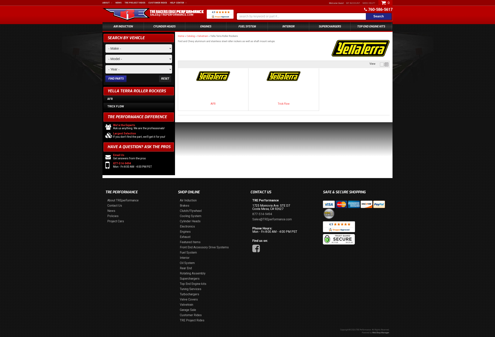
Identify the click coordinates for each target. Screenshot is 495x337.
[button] (314, 16)
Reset (165, 79)
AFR (213, 103)
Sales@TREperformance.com (171, 14)
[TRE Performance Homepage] (126, 15)
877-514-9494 (122, 163)
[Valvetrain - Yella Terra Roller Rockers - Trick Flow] (283, 76)
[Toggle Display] (384, 64)
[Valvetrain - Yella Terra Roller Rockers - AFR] (213, 76)
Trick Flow (284, 103)
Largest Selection (124, 133)
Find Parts (116, 79)
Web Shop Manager (380, 333)
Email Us (118, 155)
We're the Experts (124, 125)
